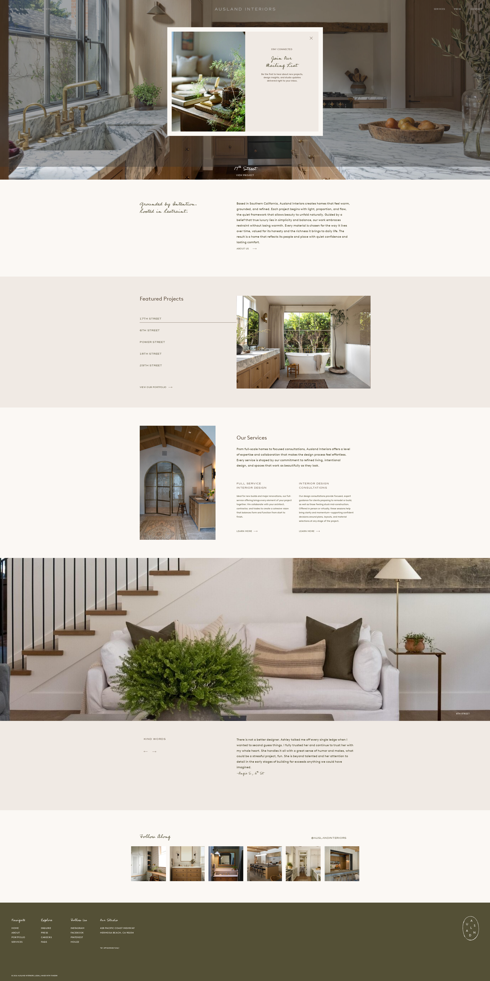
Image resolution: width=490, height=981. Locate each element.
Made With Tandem (49, 976)
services (17, 942)
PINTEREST (77, 937)
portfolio (18, 937)
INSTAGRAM (77, 928)
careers (46, 937)
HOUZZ (75, 942)
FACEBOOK (77, 932)
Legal (37, 976)
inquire (46, 928)
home (15, 928)
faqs (44, 942)
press (44, 932)
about (15, 932)
